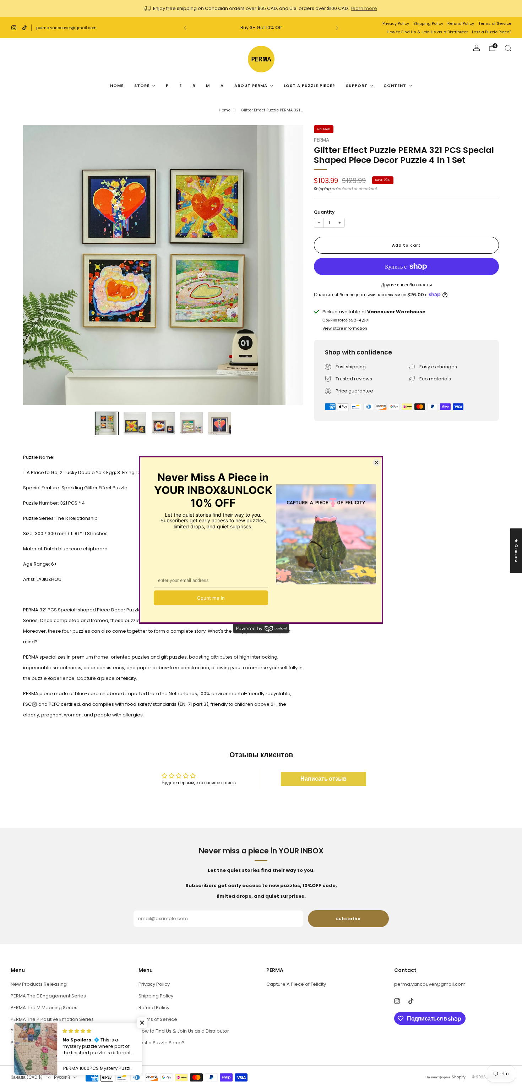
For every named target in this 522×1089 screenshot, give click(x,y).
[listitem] (261, 8)
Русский (62, 1077)
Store (141, 85)
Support (357, 85)
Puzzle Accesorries (33, 1042)
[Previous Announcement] (185, 27)
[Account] (476, 47)
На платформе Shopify (445, 1077)
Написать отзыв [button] (323, 779)
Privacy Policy (395, 23)
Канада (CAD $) (27, 1077)
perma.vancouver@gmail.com (66, 28)
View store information (344, 328)
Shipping (322, 189)
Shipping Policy (428, 23)
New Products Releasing (39, 984)
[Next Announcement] (337, 27)
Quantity (324, 212)
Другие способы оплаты (406, 284)
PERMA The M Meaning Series (44, 1007)
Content (395, 85)
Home (117, 85)
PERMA (321, 140)
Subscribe (348, 919)
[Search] (507, 47)
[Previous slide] (36, 265)
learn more (364, 8)
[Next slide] (289, 265)
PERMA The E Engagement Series (48, 995)
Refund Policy (460, 23)
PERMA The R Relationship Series (48, 1031)
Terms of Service (494, 23)
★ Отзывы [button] (516, 550)
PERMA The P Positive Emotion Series (52, 1019)
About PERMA (250, 85)
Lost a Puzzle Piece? (491, 32)
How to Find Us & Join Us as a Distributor (427, 32)
